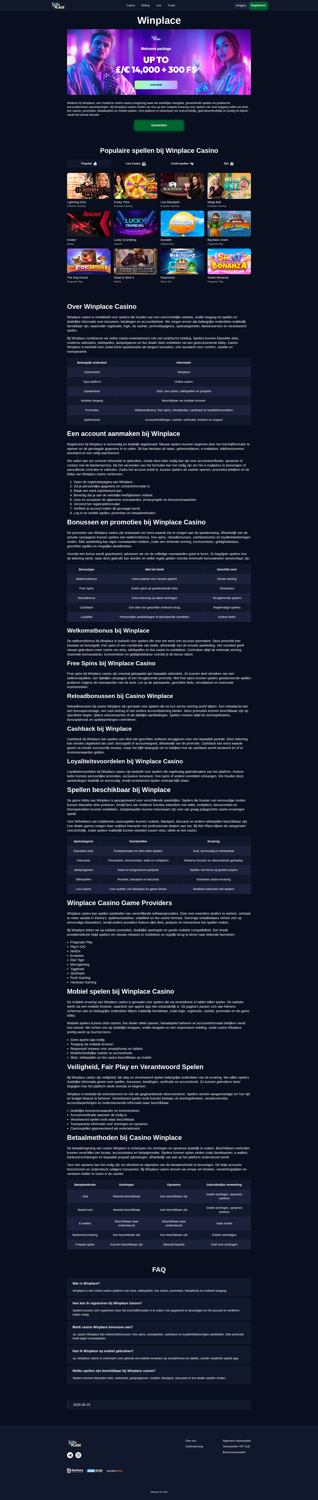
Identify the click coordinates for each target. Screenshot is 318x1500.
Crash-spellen (179, 163)
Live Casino (133, 163)
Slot (226, 163)
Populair (86, 163)
